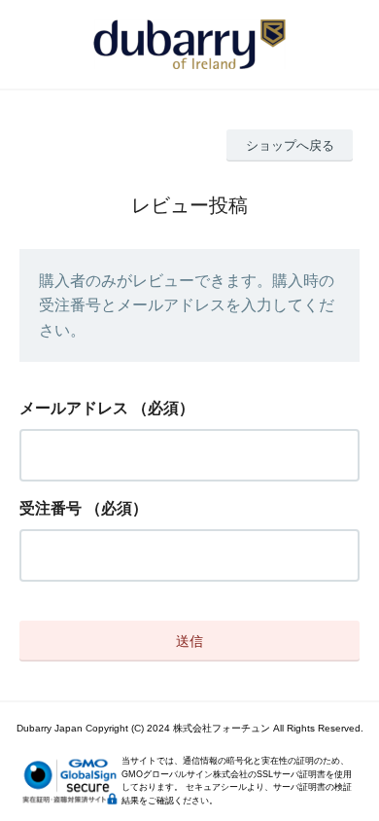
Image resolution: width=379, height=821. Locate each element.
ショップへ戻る (290, 145)
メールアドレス (73, 408)
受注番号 (50, 508)
